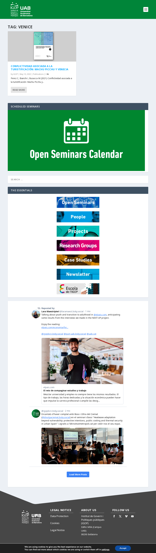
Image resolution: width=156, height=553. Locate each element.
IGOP (15, 74)
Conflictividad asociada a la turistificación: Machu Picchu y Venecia (39, 67)
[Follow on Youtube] (132, 516)
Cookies (54, 523)
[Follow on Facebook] (114, 516)
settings (105, 549)
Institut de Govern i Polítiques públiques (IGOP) (92, 519)
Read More (19, 89)
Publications (38, 74)
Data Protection (59, 516)
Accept (123, 548)
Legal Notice (57, 530)
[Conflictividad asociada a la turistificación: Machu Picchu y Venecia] (42, 46)
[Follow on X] (120, 516)
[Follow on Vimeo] (126, 516)
